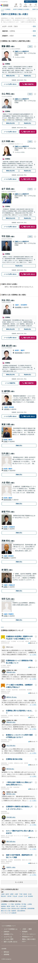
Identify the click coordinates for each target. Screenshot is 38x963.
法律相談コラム (8, 934)
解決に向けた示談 (5, 910)
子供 (17, 906)
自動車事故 (4, 904)
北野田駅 (6, 409)
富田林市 (11, 556)
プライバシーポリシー (29, 934)
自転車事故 (18, 904)
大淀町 (16, 894)
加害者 (13, 906)
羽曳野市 (11, 614)
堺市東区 (11, 407)
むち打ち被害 (22, 906)
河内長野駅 (18, 307)
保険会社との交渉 (5, 908)
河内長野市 (24, 305)
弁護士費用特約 (21, 910)
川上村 (25, 896)
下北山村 (14, 896)
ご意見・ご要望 (27, 929)
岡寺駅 (6, 470)
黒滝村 (25, 894)
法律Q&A (6, 931)
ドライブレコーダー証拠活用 (8, 913)
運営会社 (6, 952)
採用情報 (6, 954)
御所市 (10, 439)
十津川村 (9, 896)
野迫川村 (3, 896)
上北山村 (20, 896)
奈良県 (17, 350)
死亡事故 (24, 904)
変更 (34, 26)
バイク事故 (11, 904)
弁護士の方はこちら (30, 1)
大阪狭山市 (11, 585)
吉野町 (12, 894)
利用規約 (24, 931)
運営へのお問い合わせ (10, 941)
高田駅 (6, 529)
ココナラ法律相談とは (10, 929)
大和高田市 (11, 527)
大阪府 (17, 305)
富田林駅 (6, 558)
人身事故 (29, 904)
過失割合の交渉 (15, 908)
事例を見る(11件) (10, 218)
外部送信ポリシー (27, 936)
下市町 (21, 894)
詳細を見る (19, 445)
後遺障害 (13, 910)
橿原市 (23, 350)
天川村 (29, 894)
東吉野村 (30, 896)
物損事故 (3, 906)
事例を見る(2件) (10, 329)
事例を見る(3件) (10, 374)
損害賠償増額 (30, 908)
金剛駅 (6, 587)
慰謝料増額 (23, 908)
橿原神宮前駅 (19, 353)
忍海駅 (6, 441)
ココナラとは (8, 936)
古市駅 (6, 616)
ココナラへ (5, 1)
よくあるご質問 (8, 939)
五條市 (17, 51)
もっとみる (19, 882)
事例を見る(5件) (10, 75)
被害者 (8, 906)
